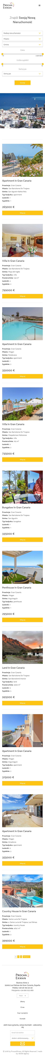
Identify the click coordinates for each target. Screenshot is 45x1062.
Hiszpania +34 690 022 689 (22, 990)
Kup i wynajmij (22, 1013)
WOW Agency (24, 1053)
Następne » (26, 956)
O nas (22, 1007)
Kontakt (22, 1019)
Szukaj (22, 82)
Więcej (22, 213)
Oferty (22, 1001)
